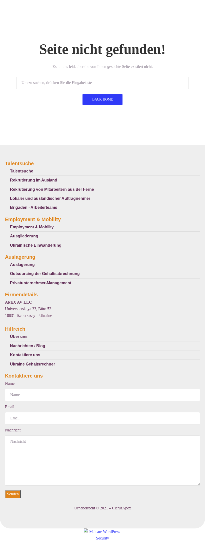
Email (9, 407)
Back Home (102, 99)
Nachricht (12, 430)
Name (9, 383)
